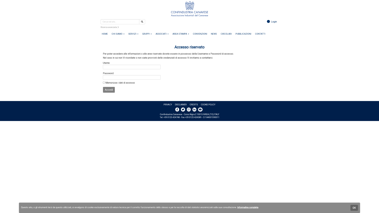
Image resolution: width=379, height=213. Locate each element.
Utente (106, 63)
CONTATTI (260, 34)
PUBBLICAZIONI (243, 34)
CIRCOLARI (226, 34)
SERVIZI (132, 34)
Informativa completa (247, 207)
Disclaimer (181, 104)
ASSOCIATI (161, 34)
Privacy (168, 104)
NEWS (214, 34)
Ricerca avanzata (109, 27)
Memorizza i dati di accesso (120, 82)
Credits (194, 104)
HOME (105, 34)
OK (354, 207)
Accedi (109, 89)
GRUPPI (146, 34)
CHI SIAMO (117, 34)
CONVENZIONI (200, 34)
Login (273, 21)
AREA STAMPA (180, 34)
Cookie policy (208, 104)
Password (108, 73)
